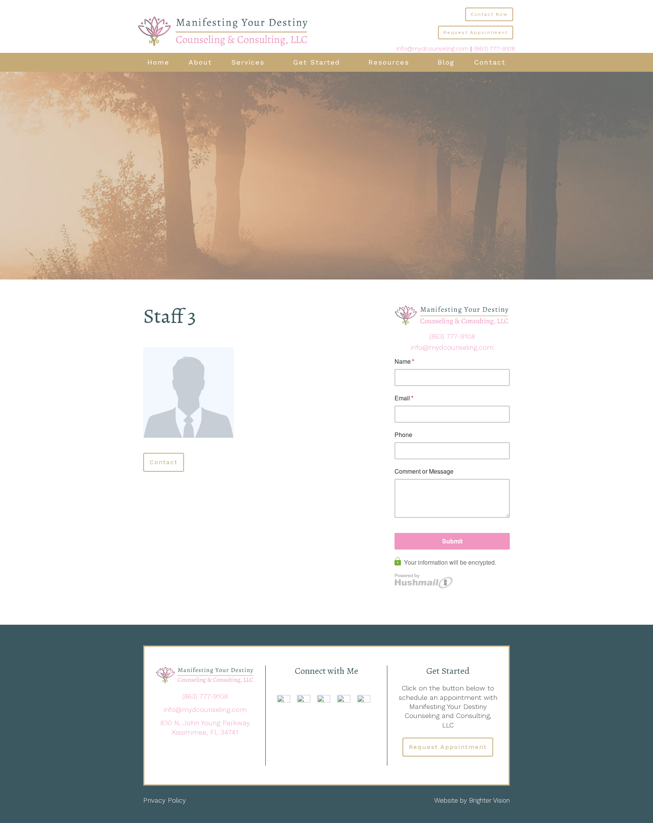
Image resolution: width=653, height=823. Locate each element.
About (200, 62)
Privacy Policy (164, 800)
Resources (388, 62)
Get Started (316, 62)
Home (158, 62)
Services (248, 62)
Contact (490, 62)
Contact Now (489, 14)
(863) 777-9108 (494, 48)
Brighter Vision (489, 800)
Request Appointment (475, 32)
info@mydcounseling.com (432, 48)
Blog (446, 62)
